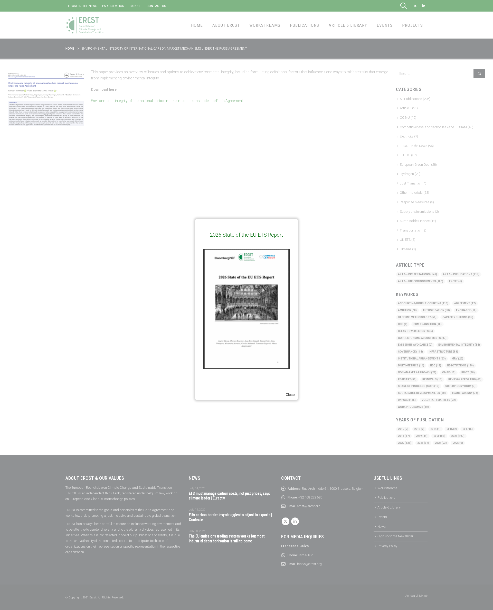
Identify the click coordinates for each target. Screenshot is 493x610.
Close (290, 395)
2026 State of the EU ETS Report (246, 235)
